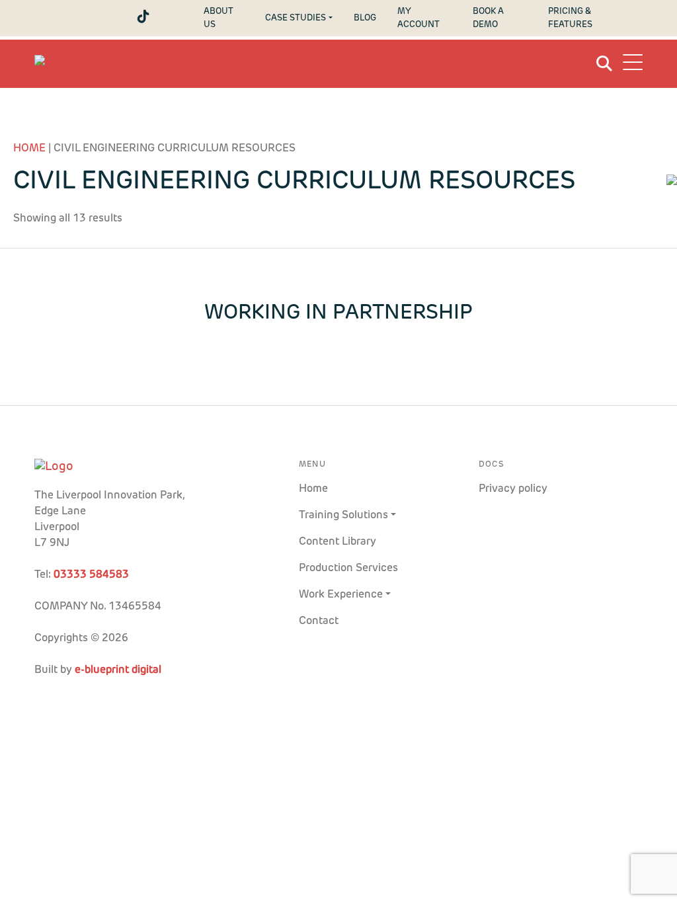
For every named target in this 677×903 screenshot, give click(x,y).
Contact (318, 621)
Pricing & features (570, 17)
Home (29, 148)
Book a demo (488, 17)
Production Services (348, 568)
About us (218, 17)
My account (418, 17)
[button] (633, 64)
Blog (365, 18)
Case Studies (295, 18)
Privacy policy (513, 489)
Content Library (337, 542)
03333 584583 (91, 575)
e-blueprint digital (118, 670)
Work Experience (341, 595)
